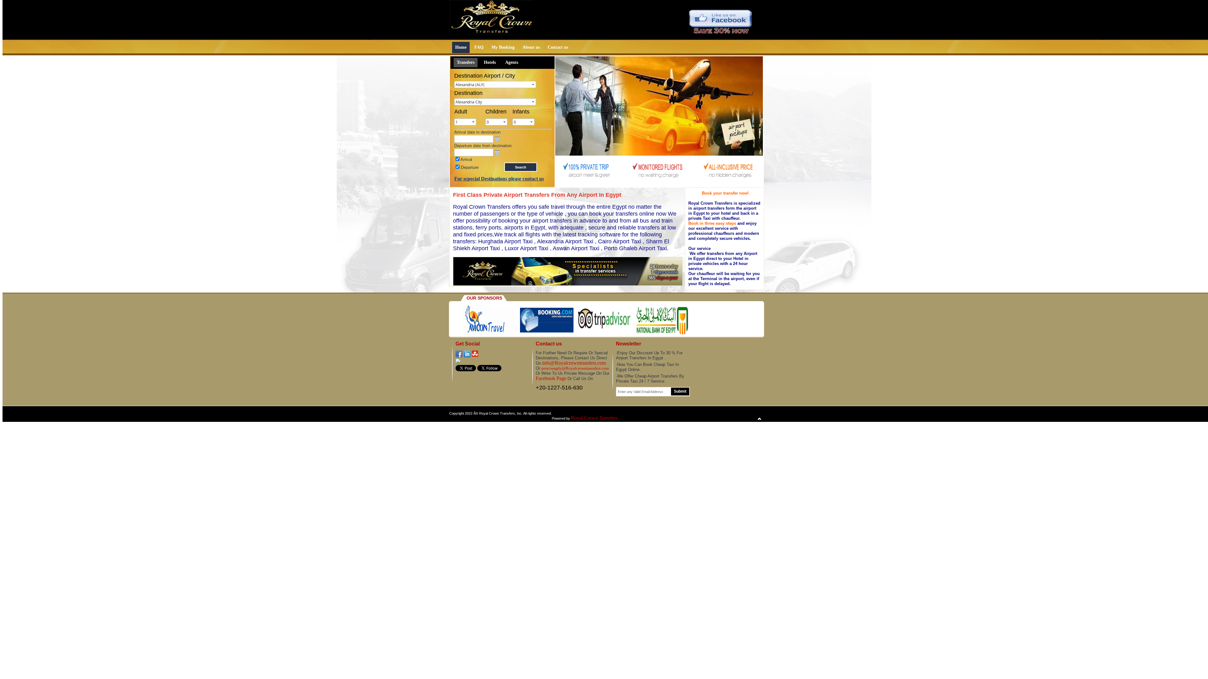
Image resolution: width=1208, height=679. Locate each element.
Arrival (466, 159)
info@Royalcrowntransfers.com (574, 363)
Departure (469, 167)
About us (531, 47)
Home (461, 47)
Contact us (558, 47)
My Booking (503, 47)
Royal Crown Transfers (594, 418)
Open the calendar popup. (497, 138)
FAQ (479, 47)
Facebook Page (551, 378)
